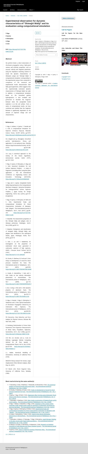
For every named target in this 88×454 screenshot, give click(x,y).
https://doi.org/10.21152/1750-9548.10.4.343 (18, 313)
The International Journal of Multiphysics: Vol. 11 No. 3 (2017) (32, 412)
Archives (12, 10)
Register (78, 1)
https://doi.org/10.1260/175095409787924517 (18, 284)
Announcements (22, 10)
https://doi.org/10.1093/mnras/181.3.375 (17, 150)
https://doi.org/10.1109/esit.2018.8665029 (17, 179)
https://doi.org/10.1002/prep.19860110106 (17, 334)
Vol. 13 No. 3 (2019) (22, 15)
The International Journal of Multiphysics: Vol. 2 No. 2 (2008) (34, 402)
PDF (38, 33)
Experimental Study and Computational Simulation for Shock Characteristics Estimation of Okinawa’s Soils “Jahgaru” (32, 410)
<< (6, 434)
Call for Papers (67, 30)
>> (14, 434)
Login (83, 1)
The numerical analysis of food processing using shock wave (32, 385)
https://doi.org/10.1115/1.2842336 (15, 254)
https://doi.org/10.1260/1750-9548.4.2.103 (17, 296)
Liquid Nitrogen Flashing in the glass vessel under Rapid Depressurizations (32, 420)
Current (5, 10)
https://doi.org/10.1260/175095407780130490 (18, 269)
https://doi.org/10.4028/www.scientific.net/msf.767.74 (20, 135)
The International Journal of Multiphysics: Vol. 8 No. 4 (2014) (37, 407)
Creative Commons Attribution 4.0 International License (46, 85)
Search (81, 10)
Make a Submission (68, 18)
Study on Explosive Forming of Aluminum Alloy (32, 429)
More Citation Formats (42, 55)
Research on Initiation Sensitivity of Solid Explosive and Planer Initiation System (31, 425)
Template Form (66, 79)
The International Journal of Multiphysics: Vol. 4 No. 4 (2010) (32, 430)
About (31, 10)
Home (7, 15)
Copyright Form (66, 77)
